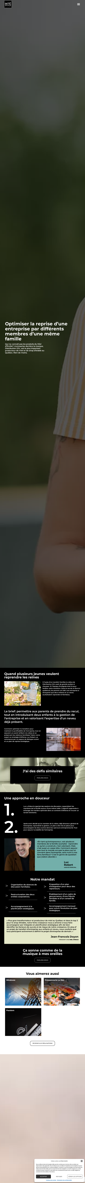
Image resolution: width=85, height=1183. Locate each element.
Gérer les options (75, 1176)
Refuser (59, 1176)
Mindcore (10, 980)
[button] (82, 1161)
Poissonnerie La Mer (54, 980)
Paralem (10, 1010)
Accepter (43, 1176)
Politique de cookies (51, 1180)
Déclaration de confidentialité (64, 1180)
